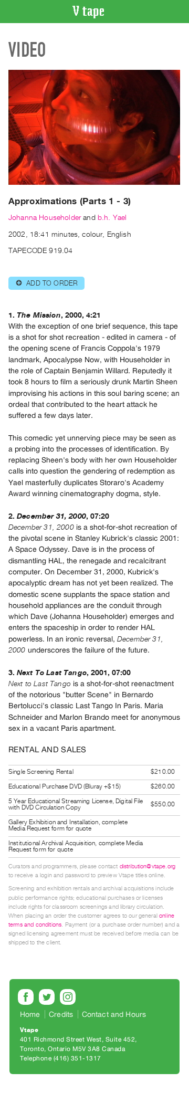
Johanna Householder (44, 218)
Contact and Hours (114, 1014)
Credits (61, 1014)
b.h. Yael (112, 218)
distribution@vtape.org (148, 866)
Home (30, 1014)
